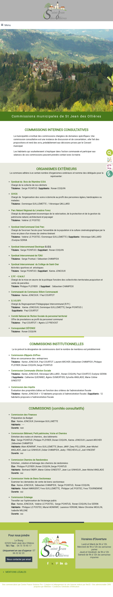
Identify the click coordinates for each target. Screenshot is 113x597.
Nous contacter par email (19, 559)
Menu (8, 25)
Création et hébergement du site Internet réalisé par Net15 (67, 585)
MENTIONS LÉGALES (16, 572)
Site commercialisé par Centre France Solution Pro (22, 585)
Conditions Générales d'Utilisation (66, 587)
